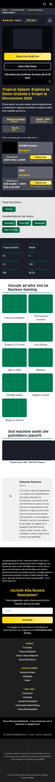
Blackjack (27, 676)
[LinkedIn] (10, 496)
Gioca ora (40, 157)
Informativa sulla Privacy (28, 705)
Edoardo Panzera (30, 481)
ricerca (44, 4)
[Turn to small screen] (50, 28)
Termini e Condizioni (27, 701)
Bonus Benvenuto (27, 659)
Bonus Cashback (27, 651)
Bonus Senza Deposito (27, 655)
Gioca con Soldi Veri (27, 56)
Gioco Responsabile (27, 709)
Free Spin (27, 647)
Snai (22, 170)
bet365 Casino (28, 145)
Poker (27, 680)
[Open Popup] (50, 20)
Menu (50, 4)
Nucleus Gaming (16, 119)
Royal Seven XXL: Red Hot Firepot (27, 462)
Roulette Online (27, 672)
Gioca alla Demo (27, 66)
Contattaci (27, 693)
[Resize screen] (50, 81)
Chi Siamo (27, 697)
